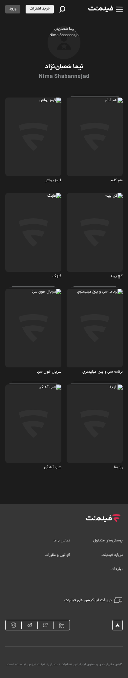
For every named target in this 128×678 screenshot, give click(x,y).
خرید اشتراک (40, 9)
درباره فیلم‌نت (112, 555)
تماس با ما (61, 541)
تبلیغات (117, 569)
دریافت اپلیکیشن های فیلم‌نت (88, 600)
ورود (12, 9)
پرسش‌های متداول (108, 541)
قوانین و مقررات (57, 555)
